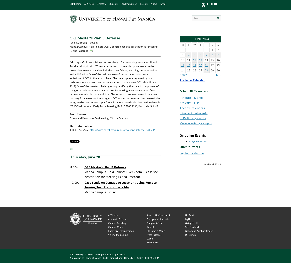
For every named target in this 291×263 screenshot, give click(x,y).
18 (188, 65)
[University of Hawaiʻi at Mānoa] (112, 18)
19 (194, 65)
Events (150, 238)
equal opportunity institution (112, 254)
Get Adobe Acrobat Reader (198, 230)
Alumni (154, 4)
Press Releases (154, 234)
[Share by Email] (71, 149)
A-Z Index (89, 4)
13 (200, 60)
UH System (190, 234)
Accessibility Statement (158, 215)
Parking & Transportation (121, 230)
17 (182, 65)
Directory (101, 4)
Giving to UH (191, 223)
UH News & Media (156, 230)
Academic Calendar (192, 80)
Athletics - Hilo (189, 103)
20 (200, 65)
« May (183, 74)
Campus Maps (115, 227)
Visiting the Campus (118, 234)
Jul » (218, 74)
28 (206, 70)
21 (206, 65)
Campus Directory (117, 223)
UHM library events (193, 118)
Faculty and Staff (129, 4)
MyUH (163, 4)
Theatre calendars (192, 108)
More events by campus (196, 123)
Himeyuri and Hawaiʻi (198, 141)
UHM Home (75, 4)
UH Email (189, 215)
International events (193, 113)
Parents (144, 4)
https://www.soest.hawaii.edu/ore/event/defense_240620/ (122, 130)
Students (113, 4)
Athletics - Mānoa (192, 97)
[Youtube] (203, 6)
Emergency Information (158, 219)
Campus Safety (154, 223)
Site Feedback (192, 227)
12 (194, 60)
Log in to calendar (192, 153)
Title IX (150, 227)
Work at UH (152, 242)
